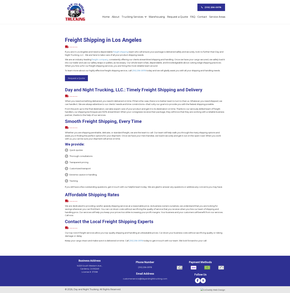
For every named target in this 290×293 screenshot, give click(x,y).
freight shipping (120, 52)
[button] (211, 7)
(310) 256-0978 (139, 70)
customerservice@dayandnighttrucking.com (145, 278)
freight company (100, 59)
